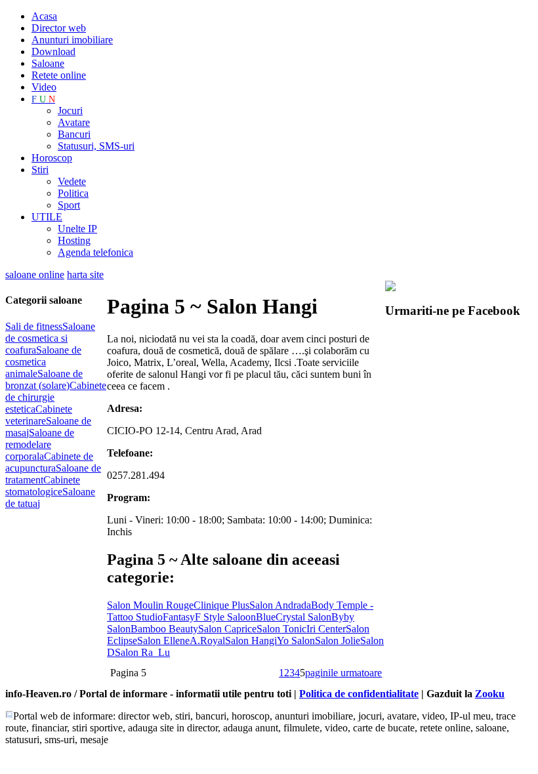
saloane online (34, 274)
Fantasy (179, 616)
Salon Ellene (163, 640)
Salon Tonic (281, 628)
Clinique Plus (221, 605)
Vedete (72, 181)
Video (43, 86)
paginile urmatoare (343, 672)
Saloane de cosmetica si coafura (50, 338)
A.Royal (207, 640)
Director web (58, 27)
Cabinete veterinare (38, 414)
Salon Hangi (251, 640)
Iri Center (326, 628)
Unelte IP (77, 228)
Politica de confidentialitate (359, 693)
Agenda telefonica (95, 252)
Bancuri (74, 134)
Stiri (40, 169)
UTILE (46, 216)
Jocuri (70, 110)
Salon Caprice (227, 628)
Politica (73, 193)
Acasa (44, 16)
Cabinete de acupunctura (49, 462)
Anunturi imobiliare (72, 39)
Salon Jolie (337, 640)
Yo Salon (296, 640)
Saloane (47, 63)
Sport (69, 205)
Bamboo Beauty (164, 628)
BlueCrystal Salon (293, 616)
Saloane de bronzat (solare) (44, 379)
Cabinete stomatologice (42, 485)
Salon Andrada (280, 605)
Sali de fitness (33, 326)
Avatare (74, 122)
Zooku (490, 693)
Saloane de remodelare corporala (39, 444)
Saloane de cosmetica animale (43, 361)
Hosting (74, 240)
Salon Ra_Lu (142, 652)
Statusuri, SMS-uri (96, 146)
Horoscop (51, 157)
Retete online (58, 75)
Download (53, 51)
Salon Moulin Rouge (150, 605)
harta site (85, 274)
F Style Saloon (225, 616)
